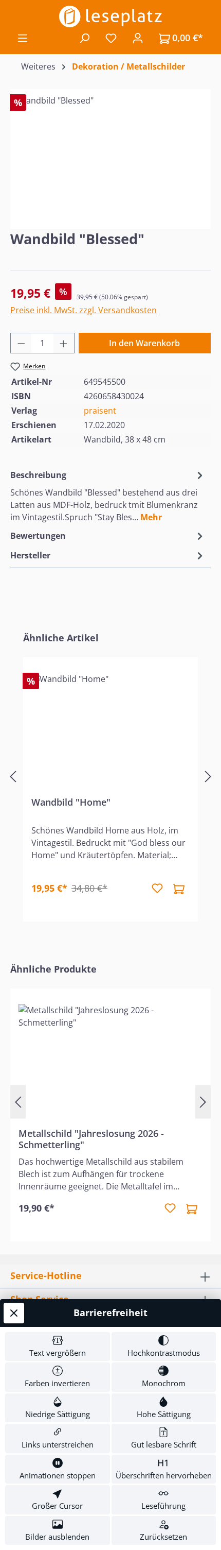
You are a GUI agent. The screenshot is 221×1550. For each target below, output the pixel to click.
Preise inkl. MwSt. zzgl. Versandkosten (83, 310)
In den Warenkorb (144, 343)
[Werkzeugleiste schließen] (14, 1313)
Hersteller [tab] (30, 555)
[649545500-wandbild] (110, 152)
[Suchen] (84, 37)
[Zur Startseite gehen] (110, 16)
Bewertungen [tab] (38, 535)
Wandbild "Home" (70, 802)
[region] (110, 152)
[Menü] (22, 37)
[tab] (108, 495)
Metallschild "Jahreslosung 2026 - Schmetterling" (91, 1139)
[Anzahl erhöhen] (64, 343)
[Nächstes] (208, 776)
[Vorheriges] (13, 776)
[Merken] (157, 888)
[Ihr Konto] (137, 37)
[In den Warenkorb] (179, 888)
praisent (100, 410)
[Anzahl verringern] (21, 343)
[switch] (57, 1346)
